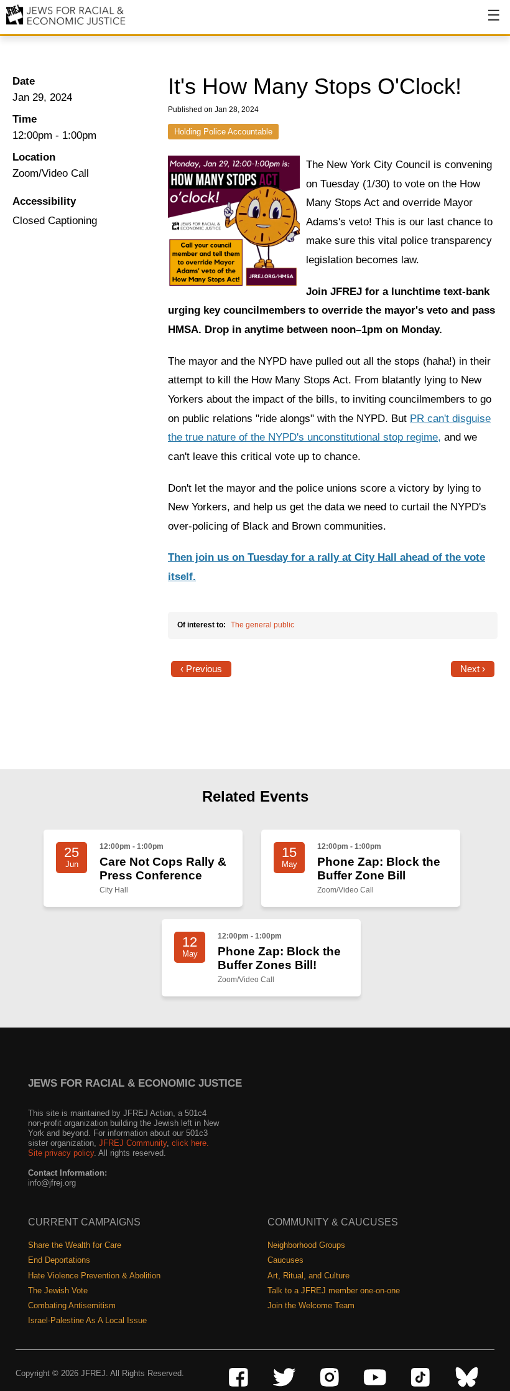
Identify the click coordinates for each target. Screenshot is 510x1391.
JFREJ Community (133, 1143)
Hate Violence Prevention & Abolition (94, 1275)
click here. (190, 1143)
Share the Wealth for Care (74, 1245)
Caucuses (285, 1260)
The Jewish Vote (58, 1290)
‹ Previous (201, 669)
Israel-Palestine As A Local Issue (87, 1320)
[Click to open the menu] (486, 22)
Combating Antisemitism (72, 1305)
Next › (472, 669)
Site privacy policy (61, 1153)
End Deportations (59, 1260)
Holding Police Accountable (223, 131)
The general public (262, 625)
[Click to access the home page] (66, 24)
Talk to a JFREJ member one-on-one (333, 1290)
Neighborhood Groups (306, 1245)
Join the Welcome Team (311, 1305)
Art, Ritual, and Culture (308, 1275)
